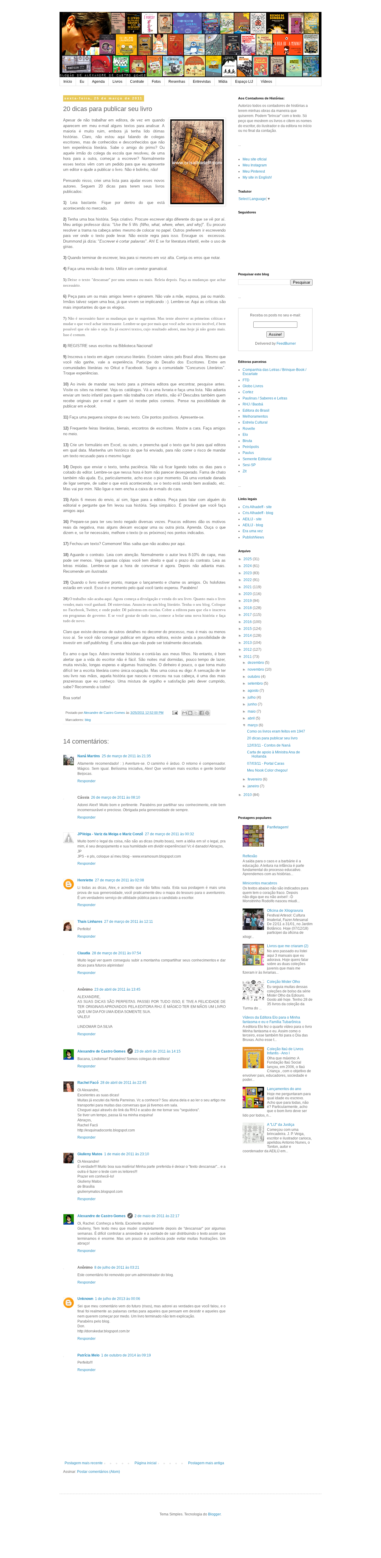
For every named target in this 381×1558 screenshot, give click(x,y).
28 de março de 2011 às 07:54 (116, 953)
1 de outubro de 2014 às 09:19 (126, 1355)
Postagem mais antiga (206, 1463)
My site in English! (257, 177)
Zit (244, 471)
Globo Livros (253, 386)
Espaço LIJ (244, 81)
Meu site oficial (255, 159)
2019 (248, 601)
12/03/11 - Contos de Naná (269, 745)
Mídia (222, 81)
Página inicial (146, 1463)
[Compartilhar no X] (196, 713)
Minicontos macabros (260, 883)
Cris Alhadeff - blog (258, 513)
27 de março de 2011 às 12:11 (128, 921)
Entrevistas (202, 81)
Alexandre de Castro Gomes (101, 1051)
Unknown (85, 1299)
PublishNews (253, 537)
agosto (254, 691)
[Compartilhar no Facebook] (201, 713)
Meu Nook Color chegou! (267, 770)
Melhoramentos (255, 416)
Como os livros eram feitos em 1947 (276, 731)
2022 (248, 580)
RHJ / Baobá (253, 404)
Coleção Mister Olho (283, 982)
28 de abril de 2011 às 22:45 (123, 1083)
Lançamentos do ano (284, 1089)
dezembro (256, 663)
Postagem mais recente (84, 1463)
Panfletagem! (277, 827)
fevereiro (255, 779)
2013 (248, 643)
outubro (254, 677)
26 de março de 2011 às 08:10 (115, 797)
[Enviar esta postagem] (175, 712)
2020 (248, 594)
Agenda (98, 81)
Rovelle (249, 429)
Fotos (156, 81)
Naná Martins (88, 756)
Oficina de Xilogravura (285, 910)
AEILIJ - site (252, 519)
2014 (248, 635)
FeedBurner (286, 343)
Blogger (214, 1514)
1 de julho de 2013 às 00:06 (117, 1299)
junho (253, 704)
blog (88, 720)
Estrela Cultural (255, 422)
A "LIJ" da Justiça (280, 1125)
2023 (248, 573)
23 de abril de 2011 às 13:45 (117, 989)
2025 (248, 559)
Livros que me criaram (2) (287, 946)
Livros (117, 81)
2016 (248, 622)
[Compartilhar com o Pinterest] (207, 713)
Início (67, 81)
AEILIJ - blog (253, 525)
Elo (245, 435)
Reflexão (250, 856)
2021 (248, 587)
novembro (256, 669)
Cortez (248, 392)
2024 (248, 566)
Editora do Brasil (256, 410)
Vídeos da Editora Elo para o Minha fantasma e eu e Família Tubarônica (272, 1019)
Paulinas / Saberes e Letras (265, 398)
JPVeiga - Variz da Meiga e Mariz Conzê (110, 834)
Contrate (137, 81)
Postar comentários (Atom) (98, 1472)
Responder (86, 781)
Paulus (248, 453)
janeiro (254, 786)
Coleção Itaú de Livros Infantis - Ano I (285, 1051)
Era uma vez (253, 531)
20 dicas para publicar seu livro (272, 738)
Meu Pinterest (254, 171)
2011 (248, 657)
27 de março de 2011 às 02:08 (119, 880)
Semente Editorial (257, 459)
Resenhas (176, 81)
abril (252, 718)
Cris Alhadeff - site (257, 507)
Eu (82, 81)
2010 (248, 795)
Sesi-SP (249, 465)
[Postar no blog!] (190, 713)
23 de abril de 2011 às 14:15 (158, 1051)
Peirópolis (251, 447)
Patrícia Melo (88, 1355)
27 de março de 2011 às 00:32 (169, 834)
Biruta (247, 441)
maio (252, 711)
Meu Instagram (255, 165)
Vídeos (266, 81)
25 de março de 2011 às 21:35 (126, 756)
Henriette (85, 880)
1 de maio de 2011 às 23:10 (126, 1154)
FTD (246, 380)
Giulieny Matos (89, 1154)
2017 (248, 615)
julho (252, 697)
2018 (248, 608)
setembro (256, 683)
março (253, 725)
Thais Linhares (89, 921)
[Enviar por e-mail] (185, 713)
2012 (248, 649)
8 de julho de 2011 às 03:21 (116, 1267)
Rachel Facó (88, 1083)
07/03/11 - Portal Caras (265, 763)
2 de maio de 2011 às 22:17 (157, 1216)
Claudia (83, 953)
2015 (248, 629)
